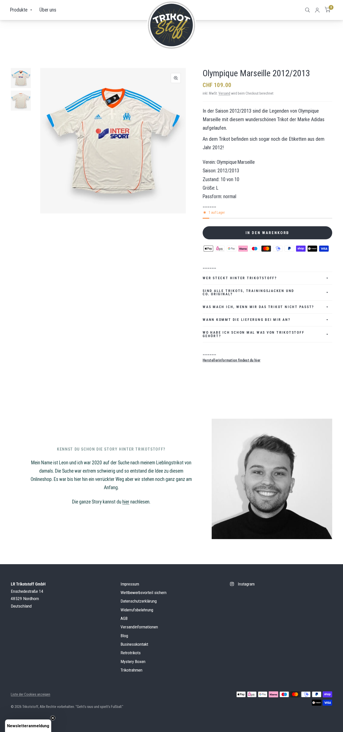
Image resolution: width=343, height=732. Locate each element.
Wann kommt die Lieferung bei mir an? (246, 320)
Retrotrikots (131, 652)
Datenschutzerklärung (139, 601)
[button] (28, 725)
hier (125, 502)
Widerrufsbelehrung (137, 609)
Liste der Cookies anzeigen (30, 694)
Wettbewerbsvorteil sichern (143, 592)
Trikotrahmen (131, 670)
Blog (124, 635)
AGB (124, 618)
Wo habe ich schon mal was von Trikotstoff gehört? (253, 334)
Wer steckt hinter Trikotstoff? (240, 278)
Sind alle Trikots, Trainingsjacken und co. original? (248, 292)
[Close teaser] (52, 717)
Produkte (18, 10)
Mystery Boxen (133, 661)
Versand (224, 93)
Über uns (47, 10)
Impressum (130, 584)
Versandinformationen (139, 626)
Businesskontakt (134, 644)
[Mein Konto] (317, 10)
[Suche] (307, 10)
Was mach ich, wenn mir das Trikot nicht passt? (258, 307)
